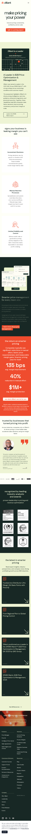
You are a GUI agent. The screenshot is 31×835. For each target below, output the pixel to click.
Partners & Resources (7, 772)
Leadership (5, 799)
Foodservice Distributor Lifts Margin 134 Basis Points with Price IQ (14, 585)
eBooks (19, 767)
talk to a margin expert (14, 721)
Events (3, 810)
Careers (4, 802)
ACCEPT (5, 832)
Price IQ (4, 738)
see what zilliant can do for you (15, 399)
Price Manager (5, 735)
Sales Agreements (6, 744)
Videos (19, 788)
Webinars (19, 779)
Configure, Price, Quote (8, 741)
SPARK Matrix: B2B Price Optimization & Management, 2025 (14, 677)
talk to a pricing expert (16, 30)
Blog (18, 762)
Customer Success (7, 762)
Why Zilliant (5, 796)
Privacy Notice (25, 828)
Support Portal (6, 764)
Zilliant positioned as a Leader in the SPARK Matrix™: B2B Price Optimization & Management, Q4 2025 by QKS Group (15, 647)
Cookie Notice (13, 828)
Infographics (20, 776)
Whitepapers (20, 782)
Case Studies (20, 764)
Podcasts (19, 785)
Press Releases (6, 807)
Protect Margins (21, 740)
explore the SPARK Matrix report (11, 114)
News (3, 805)
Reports (19, 773)
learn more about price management (11, 328)
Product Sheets (21, 770)
